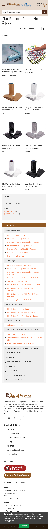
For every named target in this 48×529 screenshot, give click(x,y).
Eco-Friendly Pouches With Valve (20, 300)
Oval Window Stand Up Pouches (19, 245)
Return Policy (12, 454)
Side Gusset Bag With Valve (18, 281)
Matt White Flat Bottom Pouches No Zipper (11, 185)
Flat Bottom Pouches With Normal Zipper (23, 312)
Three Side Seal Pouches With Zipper (21, 334)
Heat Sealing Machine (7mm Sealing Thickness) (12, 70)
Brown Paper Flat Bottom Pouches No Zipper (12, 108)
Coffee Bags (10, 260)
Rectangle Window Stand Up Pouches (21, 249)
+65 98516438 (15, 505)
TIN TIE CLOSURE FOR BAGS (16, 375)
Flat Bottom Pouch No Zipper (18, 309)
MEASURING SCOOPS (13, 380)
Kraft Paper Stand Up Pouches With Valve (23, 278)
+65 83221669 (14, 511)
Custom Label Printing (33, 69)
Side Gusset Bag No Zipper (17, 325)
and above (12, 214)
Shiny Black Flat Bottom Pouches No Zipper (11, 147)
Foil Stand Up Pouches (16, 235)
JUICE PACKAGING (12, 371)
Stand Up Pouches (12, 230)
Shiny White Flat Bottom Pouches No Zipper (34, 108)
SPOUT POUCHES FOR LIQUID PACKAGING (21, 348)
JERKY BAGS (10, 357)
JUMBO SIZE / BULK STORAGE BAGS (19, 361)
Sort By (23, 28)
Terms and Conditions (15, 450)
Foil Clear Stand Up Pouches (18, 238)
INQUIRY (10, 442)
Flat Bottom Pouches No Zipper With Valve (23, 285)
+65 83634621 (15, 508)
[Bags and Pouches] (18, 4)
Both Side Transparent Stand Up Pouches (23, 242)
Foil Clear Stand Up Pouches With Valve (22, 268)
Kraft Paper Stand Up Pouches (19, 252)
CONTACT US (12, 446)
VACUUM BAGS (11, 366)
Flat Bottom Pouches (13, 304)
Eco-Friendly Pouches (15, 256)
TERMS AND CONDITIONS (16, 438)
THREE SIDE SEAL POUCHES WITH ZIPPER (21, 330)
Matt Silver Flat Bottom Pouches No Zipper (33, 147)
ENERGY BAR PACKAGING (15, 352)
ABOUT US (11, 430)
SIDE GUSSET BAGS (12, 320)
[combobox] (24, 12)
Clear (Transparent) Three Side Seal (21, 343)
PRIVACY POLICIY (13, 434)
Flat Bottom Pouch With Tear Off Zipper (22, 316)
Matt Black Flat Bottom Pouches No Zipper (33, 185)
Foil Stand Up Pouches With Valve (20, 265)
